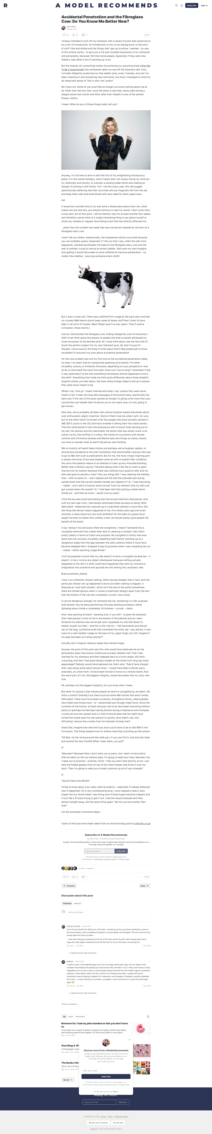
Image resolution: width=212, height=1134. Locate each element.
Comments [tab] (67, 903)
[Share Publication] (181, 5)
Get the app (118, 1122)
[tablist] (72, 903)
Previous (71, 886)
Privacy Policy (124, 1084)
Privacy (103, 1116)
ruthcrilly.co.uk (142, 823)
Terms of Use (118, 1082)
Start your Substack (99, 1122)
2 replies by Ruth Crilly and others (83, 993)
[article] (106, 1031)
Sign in (204, 5)
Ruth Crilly (71, 27)
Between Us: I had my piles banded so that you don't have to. (94, 1025)
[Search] (176, 5)
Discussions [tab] (80, 1016)
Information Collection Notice (105, 1084)
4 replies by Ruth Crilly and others (83, 953)
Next (143, 886)
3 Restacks (90, 868)
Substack (94, 1129)
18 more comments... (69, 1004)
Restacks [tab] (77, 903)
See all (66, 1080)
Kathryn (70, 961)
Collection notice (121, 1116)
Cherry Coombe (73, 926)
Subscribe (191, 5)
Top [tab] (64, 1016)
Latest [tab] (70, 1016)
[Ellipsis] (149, 926)
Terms (110, 1116)
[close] (130, 1040)
